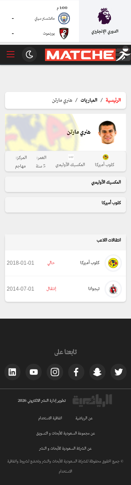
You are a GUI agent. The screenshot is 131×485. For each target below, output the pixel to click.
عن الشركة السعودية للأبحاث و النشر (65, 449)
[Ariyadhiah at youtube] (34, 372)
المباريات (89, 100)
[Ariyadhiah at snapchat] (97, 372)
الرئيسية (113, 100)
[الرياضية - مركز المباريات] (88, 60)
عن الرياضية (84, 418)
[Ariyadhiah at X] (119, 372)
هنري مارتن (62, 100)
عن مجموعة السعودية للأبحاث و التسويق (65, 433)
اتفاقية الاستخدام (50, 418)
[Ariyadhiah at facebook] (76, 372)
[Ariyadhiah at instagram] (55, 372)
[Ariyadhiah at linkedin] (12, 372)
